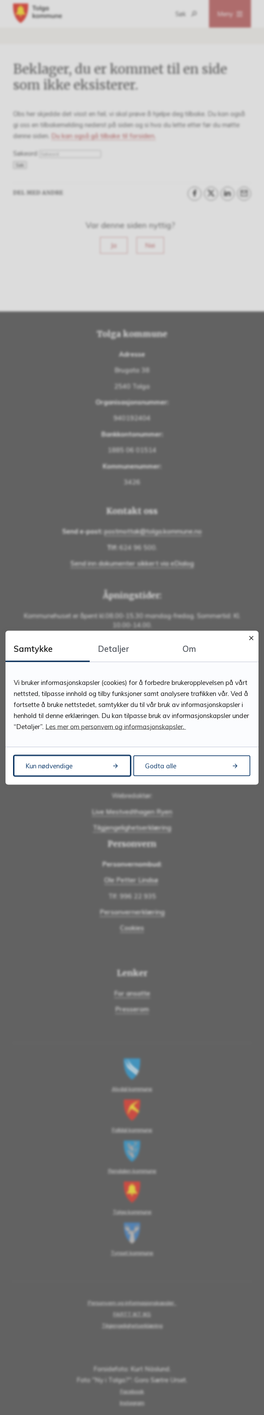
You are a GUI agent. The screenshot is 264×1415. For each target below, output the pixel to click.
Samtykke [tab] (33, 648)
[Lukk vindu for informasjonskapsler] (251, 638)
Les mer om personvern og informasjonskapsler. (115, 726)
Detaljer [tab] (113, 648)
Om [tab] (189, 648)
